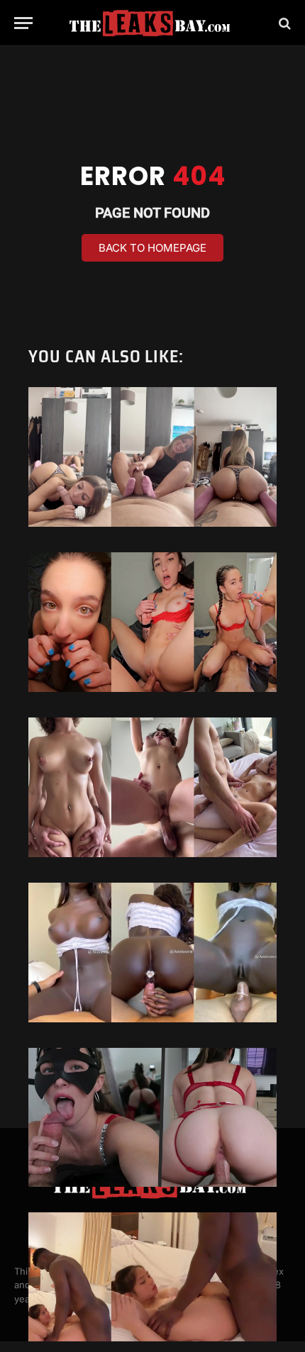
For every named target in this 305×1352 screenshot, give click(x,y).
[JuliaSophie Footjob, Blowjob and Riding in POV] (152, 457)
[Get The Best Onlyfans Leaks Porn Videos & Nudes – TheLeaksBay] (152, 23)
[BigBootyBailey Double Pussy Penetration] (152, 622)
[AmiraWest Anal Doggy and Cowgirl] (152, 952)
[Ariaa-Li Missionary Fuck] (152, 1282)
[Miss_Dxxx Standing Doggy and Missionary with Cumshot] (152, 787)
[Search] (283, 23)
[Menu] (23, 23)
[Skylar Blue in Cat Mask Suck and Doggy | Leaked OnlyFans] (152, 1118)
